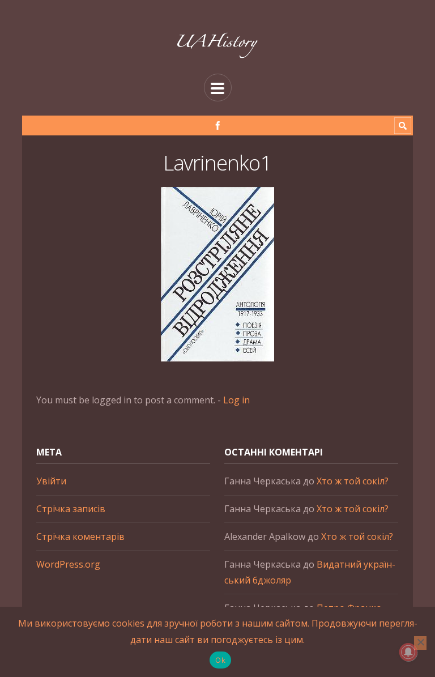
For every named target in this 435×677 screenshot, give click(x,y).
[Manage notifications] (408, 652)
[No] (420, 643)
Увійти (51, 481)
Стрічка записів (70, 509)
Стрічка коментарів (80, 536)
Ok (220, 660)
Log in (236, 400)
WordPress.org (68, 564)
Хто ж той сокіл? (353, 481)
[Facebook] (218, 125)
